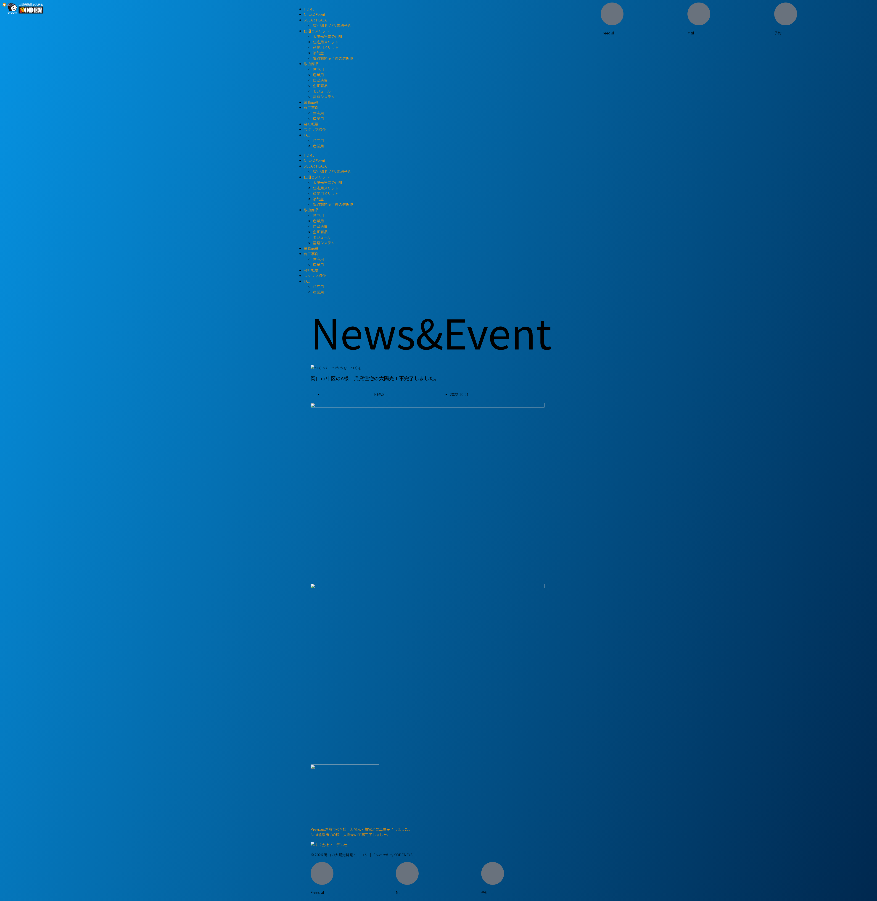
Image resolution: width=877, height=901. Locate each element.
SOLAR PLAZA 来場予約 (332, 25)
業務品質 (311, 102)
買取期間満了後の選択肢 (333, 58)
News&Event (314, 14)
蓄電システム (324, 96)
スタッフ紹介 (315, 129)
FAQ (307, 135)
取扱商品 (311, 63)
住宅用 (318, 69)
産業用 (318, 74)
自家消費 (320, 80)
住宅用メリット (325, 42)
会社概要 (311, 124)
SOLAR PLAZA (315, 20)
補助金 (318, 52)
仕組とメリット (316, 31)
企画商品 (320, 85)
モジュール (322, 91)
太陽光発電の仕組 (327, 36)
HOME (309, 9)
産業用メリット (325, 47)
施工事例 (311, 107)
